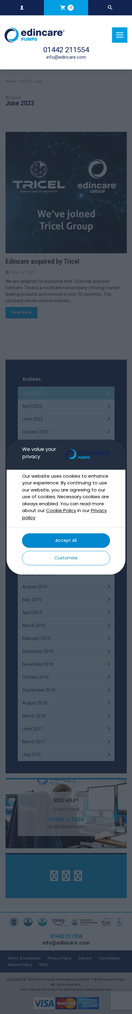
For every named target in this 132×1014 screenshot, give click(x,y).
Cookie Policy (61, 510)
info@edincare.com (66, 57)
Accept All (66, 540)
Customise (66, 558)
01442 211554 (66, 49)
